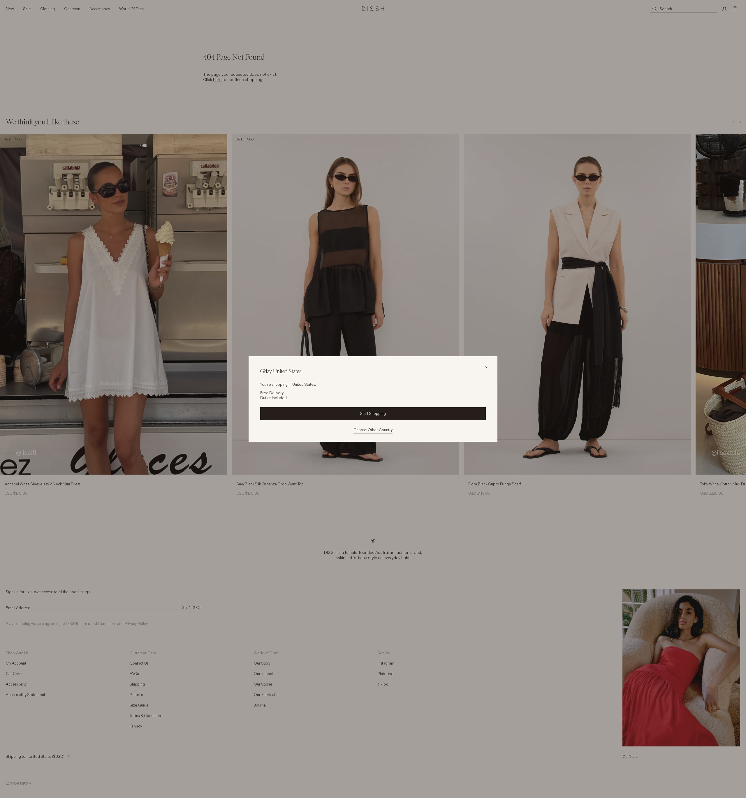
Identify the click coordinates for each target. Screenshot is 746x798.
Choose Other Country (373, 429)
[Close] (486, 367)
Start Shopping (373, 413)
